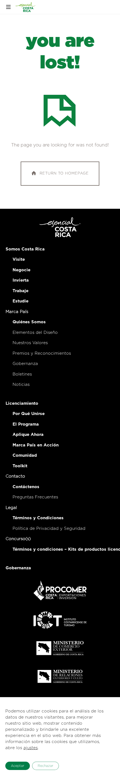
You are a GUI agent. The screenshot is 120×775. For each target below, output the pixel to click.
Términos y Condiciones (38, 518)
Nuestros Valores (30, 343)
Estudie (20, 301)
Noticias (21, 384)
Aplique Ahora (28, 435)
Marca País (17, 312)
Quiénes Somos (29, 322)
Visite (19, 259)
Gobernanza (25, 364)
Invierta (21, 280)
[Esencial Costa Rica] (26, 7)
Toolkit (20, 466)
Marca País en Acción (36, 445)
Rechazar (45, 765)
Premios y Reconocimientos (42, 353)
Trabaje (20, 291)
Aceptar (17, 765)
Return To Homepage (64, 173)
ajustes (30, 748)
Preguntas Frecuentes (35, 497)
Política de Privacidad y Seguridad (49, 528)
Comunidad (25, 455)
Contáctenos (26, 487)
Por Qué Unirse (29, 414)
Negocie (21, 270)
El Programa (26, 424)
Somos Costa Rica (25, 249)
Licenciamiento (22, 403)
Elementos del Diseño (35, 333)
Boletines (22, 374)
